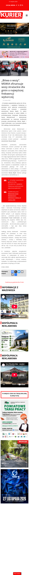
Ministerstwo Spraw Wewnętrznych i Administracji (13, 195)
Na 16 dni (21, 282)
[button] (26, 15)
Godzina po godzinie (11, 282)
